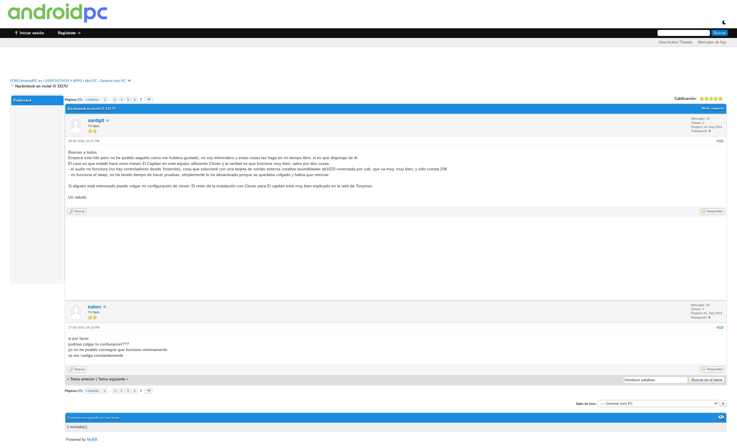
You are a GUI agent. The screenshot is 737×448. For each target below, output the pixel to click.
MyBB (92, 439)
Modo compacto (713, 108)
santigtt (96, 120)
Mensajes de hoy (712, 42)
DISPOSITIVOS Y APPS (63, 81)
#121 (720, 141)
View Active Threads (675, 42)
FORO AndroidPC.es (26, 81)
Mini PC (91, 81)
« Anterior (92, 99)
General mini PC (113, 81)
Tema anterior (82, 379)
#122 (720, 327)
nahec (94, 306)
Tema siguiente (111, 379)
